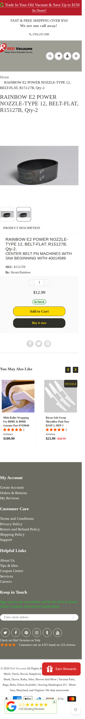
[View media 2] (24, 214)
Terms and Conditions (17, 519)
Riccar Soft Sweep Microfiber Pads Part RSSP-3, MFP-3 (38, 421)
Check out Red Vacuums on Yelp (20, 640)
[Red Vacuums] (11, 712)
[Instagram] (36, 632)
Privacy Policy (11, 524)
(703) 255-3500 (41, 34)
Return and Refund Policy (20, 529)
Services (6, 576)
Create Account (12, 487)
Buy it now (39, 323)
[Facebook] (15, 632)
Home (4, 77)
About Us (7, 560)
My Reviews (9, 498)
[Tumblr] (47, 632)
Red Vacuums (18, 668)
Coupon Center (11, 571)
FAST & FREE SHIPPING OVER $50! (39, 21)
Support (6, 540)
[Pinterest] (26, 632)
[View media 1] (7, 214)
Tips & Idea (9, 566)
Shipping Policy (12, 534)
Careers (6, 581)
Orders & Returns (13, 493)
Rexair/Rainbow (21, 272)
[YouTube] (57, 632)
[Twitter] (5, 632)
